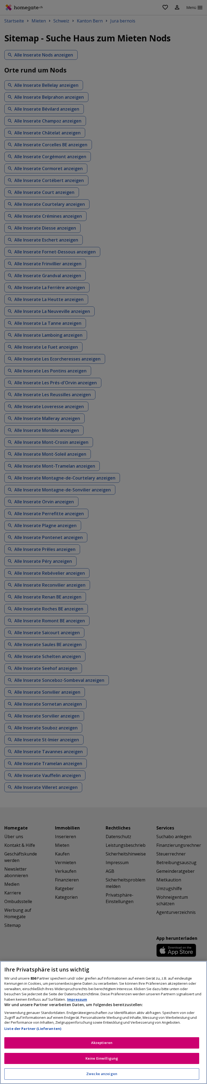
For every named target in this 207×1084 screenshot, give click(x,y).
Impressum (77, 999)
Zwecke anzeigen (101, 1073)
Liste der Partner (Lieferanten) (32, 1028)
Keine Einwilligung (101, 1058)
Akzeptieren (101, 1042)
